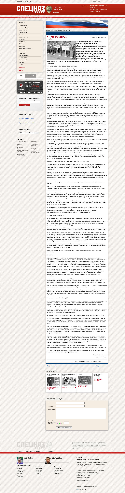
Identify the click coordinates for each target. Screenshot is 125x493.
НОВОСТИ (22, 68)
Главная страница (51, 30)
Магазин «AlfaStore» (35, 152)
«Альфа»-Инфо (23, 28)
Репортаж (22, 53)
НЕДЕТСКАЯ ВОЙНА (69, 387)
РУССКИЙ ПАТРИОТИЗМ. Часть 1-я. (99, 6)
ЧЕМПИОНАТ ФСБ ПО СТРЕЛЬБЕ (98, 9)
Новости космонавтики (36, 146)
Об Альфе (38, 1)
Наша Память (23, 30)
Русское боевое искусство (34, 145)
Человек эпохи (23, 37)
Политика (22, 34)
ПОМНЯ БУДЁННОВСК (96, 11)
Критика (21, 62)
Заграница (22, 46)
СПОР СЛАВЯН (83, 386)
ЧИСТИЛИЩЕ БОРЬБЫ (98, 379)
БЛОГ (21, 75)
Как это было (23, 32)
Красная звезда (20, 152)
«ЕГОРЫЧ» (92, 7)
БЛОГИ (21, 70)
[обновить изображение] (60, 422)
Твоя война (19, 145)
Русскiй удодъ (34, 142)
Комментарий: (51, 409)
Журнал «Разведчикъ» (25, 48)
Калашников (34, 141)
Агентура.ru (19, 142)
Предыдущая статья (53, 366)
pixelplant (94, 486)
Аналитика (22, 41)
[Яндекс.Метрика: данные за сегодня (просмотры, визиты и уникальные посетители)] (81, 489)
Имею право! (23, 60)
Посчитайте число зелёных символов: (52, 422)
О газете (32, 1)
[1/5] (97, 357)
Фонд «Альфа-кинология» (34, 150)
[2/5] (98, 357)
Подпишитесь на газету (26, 118)
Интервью (22, 39)
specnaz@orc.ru (103, 445)
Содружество (23, 57)
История (21, 44)
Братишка (19, 144)
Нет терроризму (20, 154)
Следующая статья (101, 366)
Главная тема (23, 25)
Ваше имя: (50, 403)
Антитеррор (22, 51)
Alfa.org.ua (33, 148)
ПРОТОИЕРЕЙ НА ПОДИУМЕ (52, 388)
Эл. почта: (50, 406)
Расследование (23, 55)
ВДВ (18, 148)
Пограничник (20, 147)
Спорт (21, 64)
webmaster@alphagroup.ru (83, 480)
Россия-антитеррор (21, 141)
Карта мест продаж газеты (27, 123)
